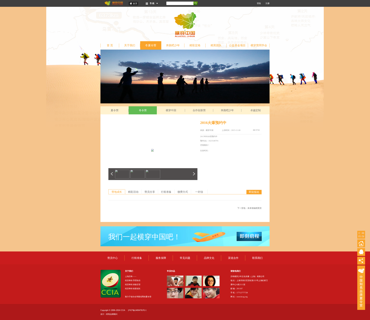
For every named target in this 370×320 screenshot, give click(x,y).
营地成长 (117, 191)
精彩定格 (194, 45)
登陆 (259, 3)
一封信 (199, 191)
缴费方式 (182, 191)
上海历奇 (361, 235)
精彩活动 (133, 191)
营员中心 (112, 258)
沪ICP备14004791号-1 (137, 310)
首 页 (110, 45)
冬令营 (143, 110)
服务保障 (161, 258)
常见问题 (185, 258)
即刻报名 (254, 192)
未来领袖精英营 (254, 208)
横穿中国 (171, 110)
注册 (268, 3)
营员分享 (150, 191)
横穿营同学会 (259, 45)
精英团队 (216, 45)
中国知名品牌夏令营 (361, 287)
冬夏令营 (150, 45)
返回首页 (361, 243)
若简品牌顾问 (111, 314)
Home (133, 3)
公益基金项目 (237, 45)
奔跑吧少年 (173, 45)
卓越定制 (255, 110)
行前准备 (166, 191)
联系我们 (257, 258)
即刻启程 (249, 236)
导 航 (152, 3)
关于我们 (129, 45)
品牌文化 (209, 258)
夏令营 (115, 110)
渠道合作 (233, 258)
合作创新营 (199, 110)
